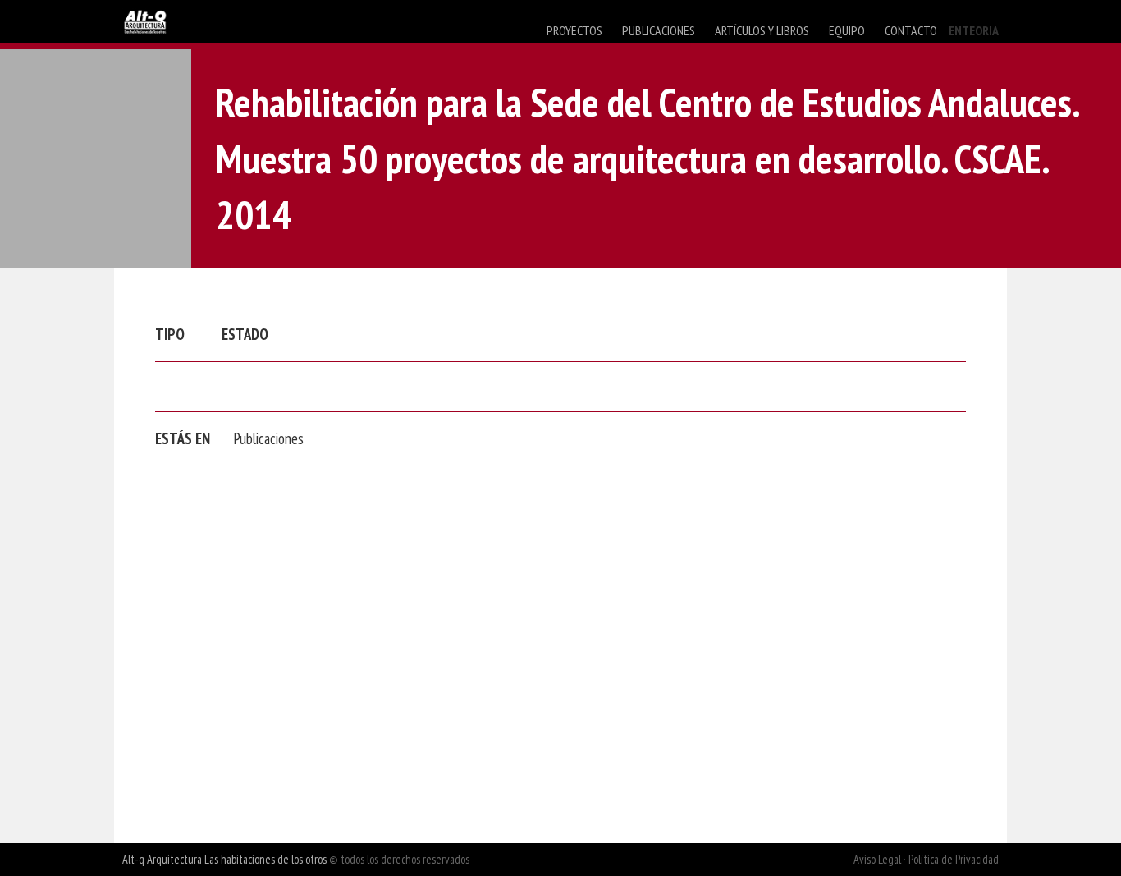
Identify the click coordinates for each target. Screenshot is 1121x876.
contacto (911, 30)
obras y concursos (596, 62)
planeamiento (703, 62)
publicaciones (658, 30)
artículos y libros (762, 30)
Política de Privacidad (953, 859)
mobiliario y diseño (811, 62)
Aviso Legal (877, 859)
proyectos (574, 30)
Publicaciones (269, 438)
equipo (847, 30)
